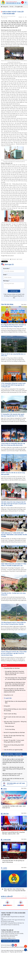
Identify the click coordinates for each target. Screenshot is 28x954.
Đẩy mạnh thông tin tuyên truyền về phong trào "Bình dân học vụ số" (12, 771)
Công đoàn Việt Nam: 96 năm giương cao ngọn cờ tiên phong (13, 861)
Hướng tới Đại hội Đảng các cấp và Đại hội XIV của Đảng (15, 709)
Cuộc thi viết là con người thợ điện (13, 749)
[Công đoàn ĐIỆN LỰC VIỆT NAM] (13, 945)
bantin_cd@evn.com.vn (10, 938)
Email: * (5, 274)
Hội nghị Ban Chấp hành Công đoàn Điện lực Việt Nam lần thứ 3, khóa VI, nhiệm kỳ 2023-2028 (14, 673)
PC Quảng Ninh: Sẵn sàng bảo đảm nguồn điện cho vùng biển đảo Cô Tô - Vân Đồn (12, 415)
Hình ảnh (6, 813)
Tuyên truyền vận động (10, 713)
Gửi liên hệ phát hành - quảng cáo (10, 941)
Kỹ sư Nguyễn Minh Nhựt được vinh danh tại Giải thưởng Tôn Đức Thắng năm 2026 (13, 325)
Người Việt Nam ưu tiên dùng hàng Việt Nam (15, 702)
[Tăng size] (26, 17)
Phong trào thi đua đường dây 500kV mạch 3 (14, 745)
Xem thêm (23, 304)
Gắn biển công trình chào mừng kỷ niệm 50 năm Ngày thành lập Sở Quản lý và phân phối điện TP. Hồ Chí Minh (13, 503)
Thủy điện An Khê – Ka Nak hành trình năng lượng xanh (13, 594)
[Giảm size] (23, 17)
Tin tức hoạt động (10, 729)
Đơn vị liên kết (7, 896)
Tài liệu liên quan (9, 726)
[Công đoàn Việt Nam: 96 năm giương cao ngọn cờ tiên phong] (14, 850)
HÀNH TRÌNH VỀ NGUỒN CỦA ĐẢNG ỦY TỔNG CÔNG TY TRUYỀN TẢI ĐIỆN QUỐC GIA (13, 564)
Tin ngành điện (19, 6)
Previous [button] (23, 896)
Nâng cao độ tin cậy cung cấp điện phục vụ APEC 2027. (13, 354)
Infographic (7, 706)
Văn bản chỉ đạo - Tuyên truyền (13, 754)
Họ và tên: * (6, 268)
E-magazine (7, 839)
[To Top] (25, 949)
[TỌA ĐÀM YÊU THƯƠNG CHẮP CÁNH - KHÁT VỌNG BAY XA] (14, 797)
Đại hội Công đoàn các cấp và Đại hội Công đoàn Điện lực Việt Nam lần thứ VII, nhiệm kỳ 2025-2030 (15, 690)
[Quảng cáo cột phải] (14, 784)
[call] (25, 946)
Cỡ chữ (20, 17)
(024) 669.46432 (11, 936)
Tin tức (11, 6)
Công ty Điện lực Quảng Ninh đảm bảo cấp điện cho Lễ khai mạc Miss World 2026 (13, 444)
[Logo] (3, 2)
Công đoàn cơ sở (8, 695)
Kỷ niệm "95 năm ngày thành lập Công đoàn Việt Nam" (14, 736)
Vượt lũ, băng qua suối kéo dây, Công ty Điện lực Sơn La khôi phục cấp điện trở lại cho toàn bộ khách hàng (14, 653)
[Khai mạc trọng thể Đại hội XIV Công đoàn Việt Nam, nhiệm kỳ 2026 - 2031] (14, 823)
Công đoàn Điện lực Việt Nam (12, 668)
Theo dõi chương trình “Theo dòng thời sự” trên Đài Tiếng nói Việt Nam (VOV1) (15, 678)
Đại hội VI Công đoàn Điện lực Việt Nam (14, 732)
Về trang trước (5, 259)
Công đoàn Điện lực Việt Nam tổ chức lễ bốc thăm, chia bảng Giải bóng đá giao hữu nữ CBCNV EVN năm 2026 (15, 684)
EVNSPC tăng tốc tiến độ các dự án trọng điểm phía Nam (13, 473)
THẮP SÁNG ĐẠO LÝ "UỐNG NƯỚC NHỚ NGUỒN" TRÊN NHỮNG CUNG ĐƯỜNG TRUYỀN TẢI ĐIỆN (14, 534)
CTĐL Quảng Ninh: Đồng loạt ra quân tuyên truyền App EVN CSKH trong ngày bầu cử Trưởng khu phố (13, 385)
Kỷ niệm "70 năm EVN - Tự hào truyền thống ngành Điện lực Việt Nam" (14, 741)
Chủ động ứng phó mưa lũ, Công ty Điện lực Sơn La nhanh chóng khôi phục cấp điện (13, 623)
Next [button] (26, 896)
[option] (7, 903)
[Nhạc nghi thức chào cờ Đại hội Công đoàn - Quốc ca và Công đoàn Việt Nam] (14, 878)
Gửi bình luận (14, 291)
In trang (20, 259)
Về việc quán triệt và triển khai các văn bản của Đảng (13, 776)
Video (5, 788)
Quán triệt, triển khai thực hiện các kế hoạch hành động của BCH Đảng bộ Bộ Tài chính (14, 766)
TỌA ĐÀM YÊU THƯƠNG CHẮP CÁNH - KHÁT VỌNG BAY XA (14, 807)
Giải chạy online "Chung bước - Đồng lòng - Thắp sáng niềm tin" (15, 722)
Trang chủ (5, 6)
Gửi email (13, 259)
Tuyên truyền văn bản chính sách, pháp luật (14, 717)
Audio (5, 868)
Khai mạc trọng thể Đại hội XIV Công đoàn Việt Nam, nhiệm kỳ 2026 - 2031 (13, 833)
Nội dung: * (6, 281)
